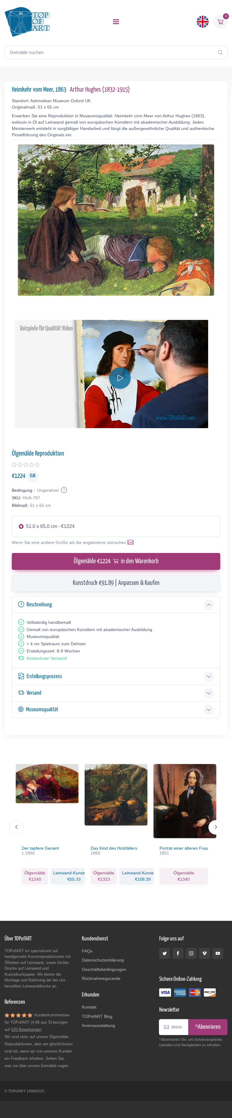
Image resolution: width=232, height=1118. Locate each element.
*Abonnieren (208, 1027)
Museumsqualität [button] (42, 709)
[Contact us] (131, 542)
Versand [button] (34, 693)
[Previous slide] (16, 827)
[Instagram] (191, 953)
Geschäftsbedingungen (104, 969)
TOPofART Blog (97, 1016)
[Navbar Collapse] (116, 21)
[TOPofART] (27, 22)
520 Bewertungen (26, 1029)
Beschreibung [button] (39, 605)
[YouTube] (217, 953)
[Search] (220, 52)
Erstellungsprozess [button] (44, 676)
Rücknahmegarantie (101, 978)
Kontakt (89, 1007)
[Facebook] (177, 953)
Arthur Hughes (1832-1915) (100, 90)
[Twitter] (164, 953)
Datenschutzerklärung (103, 960)
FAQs (87, 951)
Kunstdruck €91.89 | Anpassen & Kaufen (116, 583)
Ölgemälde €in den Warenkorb (116, 561)
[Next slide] (215, 827)
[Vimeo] (204, 953)
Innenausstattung (98, 1025)
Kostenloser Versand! (47, 658)
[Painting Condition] (63, 490)
